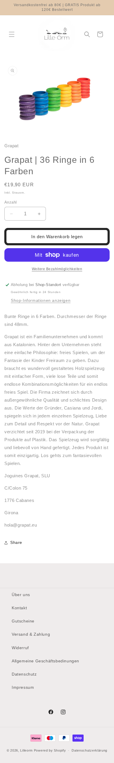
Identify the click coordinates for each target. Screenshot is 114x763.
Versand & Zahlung (31, 634)
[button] (11, 34)
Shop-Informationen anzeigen (40, 300)
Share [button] (16, 542)
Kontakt (19, 607)
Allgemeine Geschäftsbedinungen (45, 661)
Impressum (23, 687)
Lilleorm (26, 750)
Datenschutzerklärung (89, 750)
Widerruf (20, 647)
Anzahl (10, 202)
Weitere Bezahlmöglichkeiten (57, 269)
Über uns (21, 594)
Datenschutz (24, 674)
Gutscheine (23, 621)
